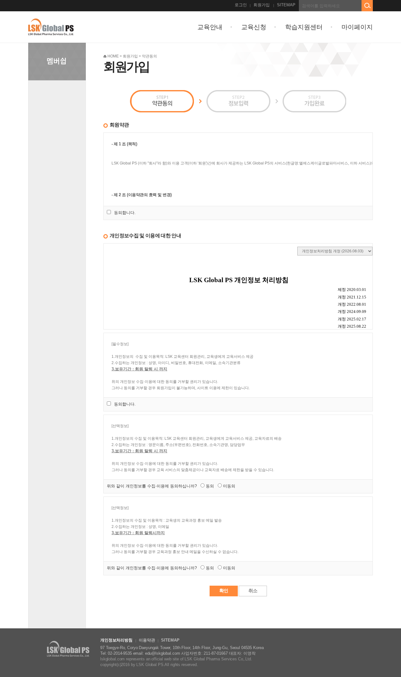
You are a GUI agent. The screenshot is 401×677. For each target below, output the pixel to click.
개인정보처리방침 (116, 640)
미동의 (229, 486)
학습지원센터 (304, 27)
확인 (223, 590)
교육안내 (209, 27)
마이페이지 (357, 27)
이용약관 (147, 640)
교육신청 (253, 27)
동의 (210, 486)
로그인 (241, 5)
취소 (252, 590)
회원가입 (261, 5)
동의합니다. (125, 212)
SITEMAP (286, 5)
